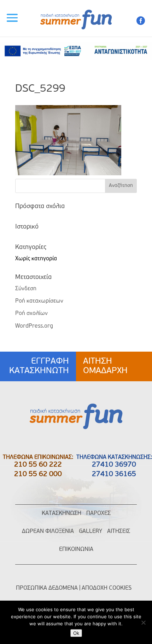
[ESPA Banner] (76, 58)
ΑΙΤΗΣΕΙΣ (118, 531)
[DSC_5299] (68, 174)
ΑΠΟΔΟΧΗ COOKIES (106, 588)
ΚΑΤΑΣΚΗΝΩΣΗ (61, 513)
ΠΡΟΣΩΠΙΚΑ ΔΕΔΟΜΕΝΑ (47, 588)
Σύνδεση (25, 289)
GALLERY (90, 531)
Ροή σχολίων (31, 313)
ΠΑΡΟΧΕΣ (98, 513)
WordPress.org (34, 326)
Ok (76, 633)
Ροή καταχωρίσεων (39, 301)
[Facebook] (140, 23)
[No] (143, 622)
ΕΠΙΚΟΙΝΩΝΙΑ (76, 549)
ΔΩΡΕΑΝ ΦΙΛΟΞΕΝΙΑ (48, 531)
